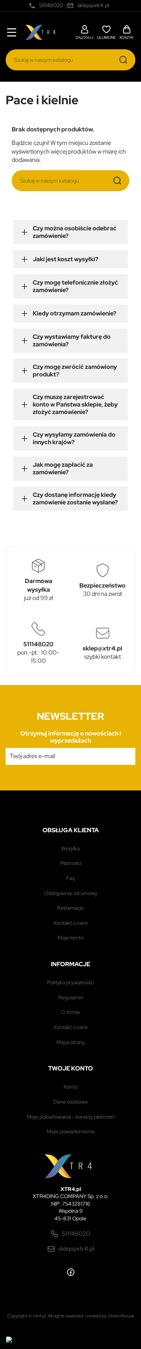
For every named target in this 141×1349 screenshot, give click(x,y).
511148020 (76, 1233)
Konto (70, 1086)
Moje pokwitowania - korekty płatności (71, 1116)
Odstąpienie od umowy (70, 893)
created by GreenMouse (109, 1316)
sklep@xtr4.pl (76, 1248)
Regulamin (70, 997)
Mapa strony (70, 1042)
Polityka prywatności (70, 982)
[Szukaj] (123, 59)
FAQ (70, 878)
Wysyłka (70, 848)
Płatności (70, 863)
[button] (84, 31)
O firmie (70, 1012)
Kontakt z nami (71, 923)
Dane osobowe (70, 1101)
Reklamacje (70, 907)
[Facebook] (70, 1272)
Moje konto (70, 937)
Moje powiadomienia (70, 1131)
